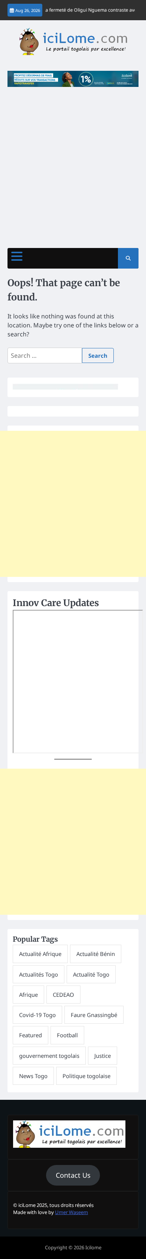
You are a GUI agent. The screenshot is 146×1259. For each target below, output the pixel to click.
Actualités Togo (38, 974)
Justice (102, 1055)
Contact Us (73, 1175)
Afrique (28, 994)
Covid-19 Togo (37, 1015)
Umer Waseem (71, 1212)
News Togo (33, 1076)
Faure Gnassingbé (94, 1015)
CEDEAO (63, 994)
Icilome (93, 1247)
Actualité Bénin (95, 953)
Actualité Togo (91, 974)
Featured (30, 1035)
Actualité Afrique (40, 953)
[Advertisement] (73, 164)
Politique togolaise (86, 1076)
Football (67, 1035)
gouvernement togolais (49, 1055)
